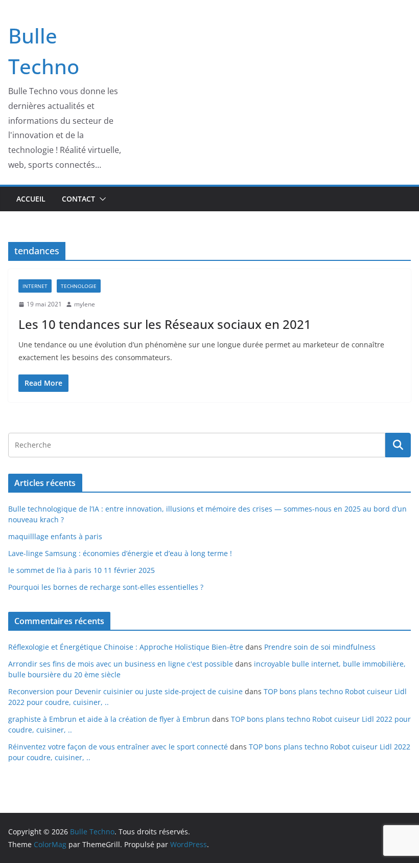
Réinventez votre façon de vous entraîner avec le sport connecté (118, 746)
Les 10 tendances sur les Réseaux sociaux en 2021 (164, 324)
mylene (84, 304)
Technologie (79, 286)
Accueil (30, 199)
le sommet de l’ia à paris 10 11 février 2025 (81, 570)
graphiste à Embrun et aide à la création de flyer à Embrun (109, 719)
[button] (100, 199)
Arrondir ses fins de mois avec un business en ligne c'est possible (120, 664)
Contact (78, 199)
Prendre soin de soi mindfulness (320, 647)
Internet (35, 286)
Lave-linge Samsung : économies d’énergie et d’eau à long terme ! (120, 553)
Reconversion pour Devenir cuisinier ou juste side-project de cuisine (125, 691)
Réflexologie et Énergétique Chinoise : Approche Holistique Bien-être (125, 647)
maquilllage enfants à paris (55, 536)
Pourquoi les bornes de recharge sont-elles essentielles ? (105, 587)
